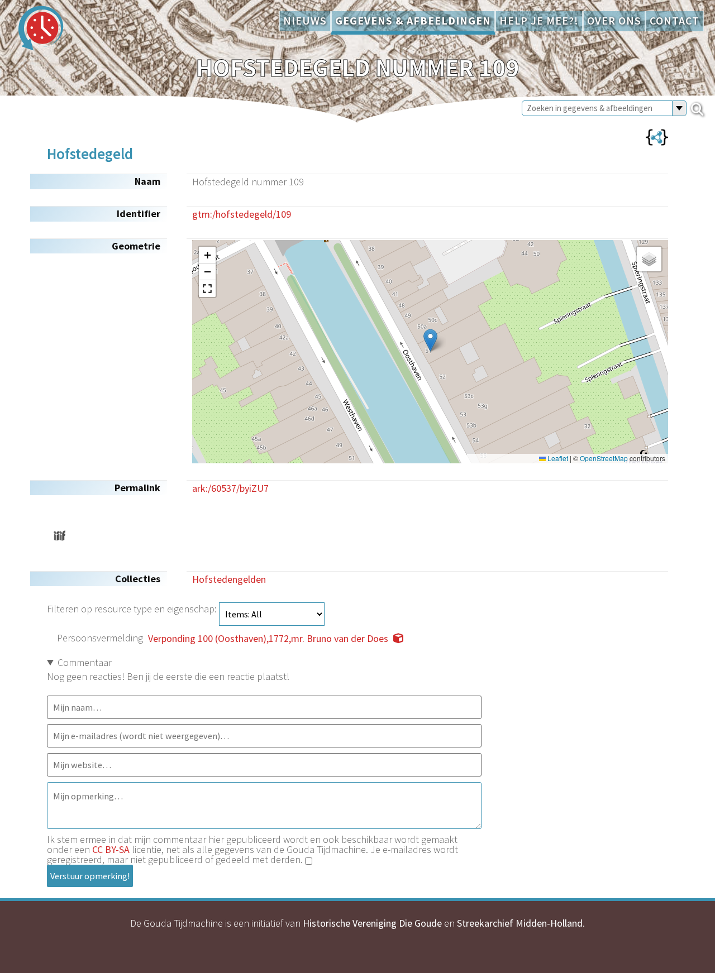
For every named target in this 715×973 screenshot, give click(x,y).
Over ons (614, 20)
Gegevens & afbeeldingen (413, 20)
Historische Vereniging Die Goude (372, 923)
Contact (674, 20)
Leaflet (557, 458)
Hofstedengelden (229, 579)
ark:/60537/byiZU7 (230, 488)
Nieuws (305, 20)
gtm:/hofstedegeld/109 (241, 214)
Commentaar (85, 662)
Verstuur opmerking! (90, 875)
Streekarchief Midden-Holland (520, 923)
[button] (430, 340)
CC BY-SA (111, 849)
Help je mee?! (539, 20)
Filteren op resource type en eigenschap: (133, 608)
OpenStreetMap (604, 458)
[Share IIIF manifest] (59, 535)
